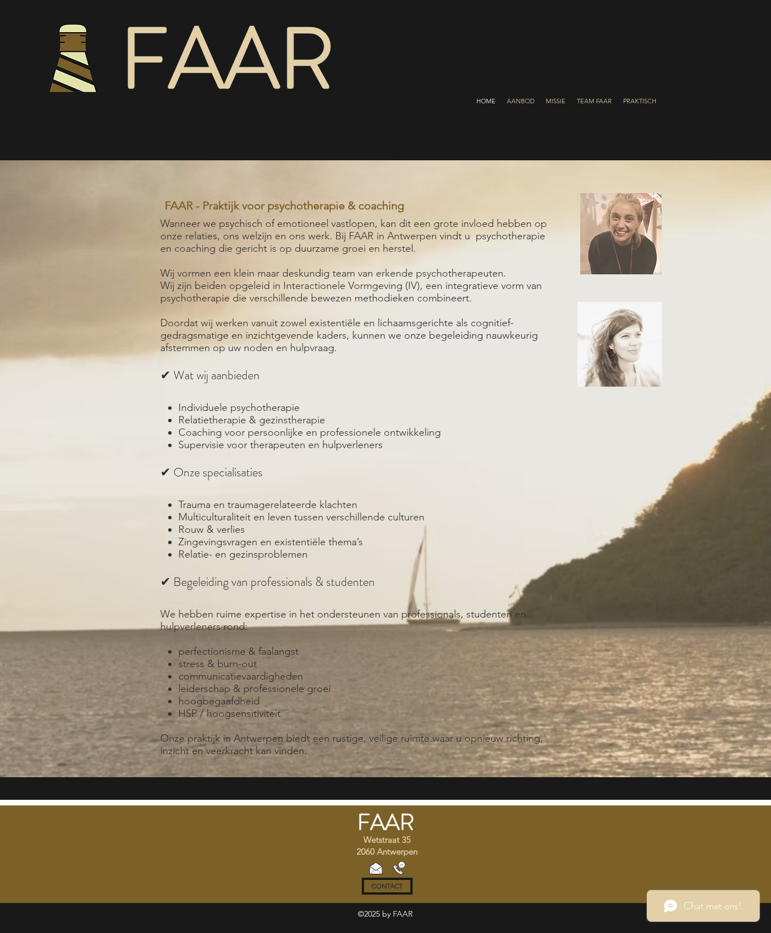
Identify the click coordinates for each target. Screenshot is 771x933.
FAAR (385, 822)
